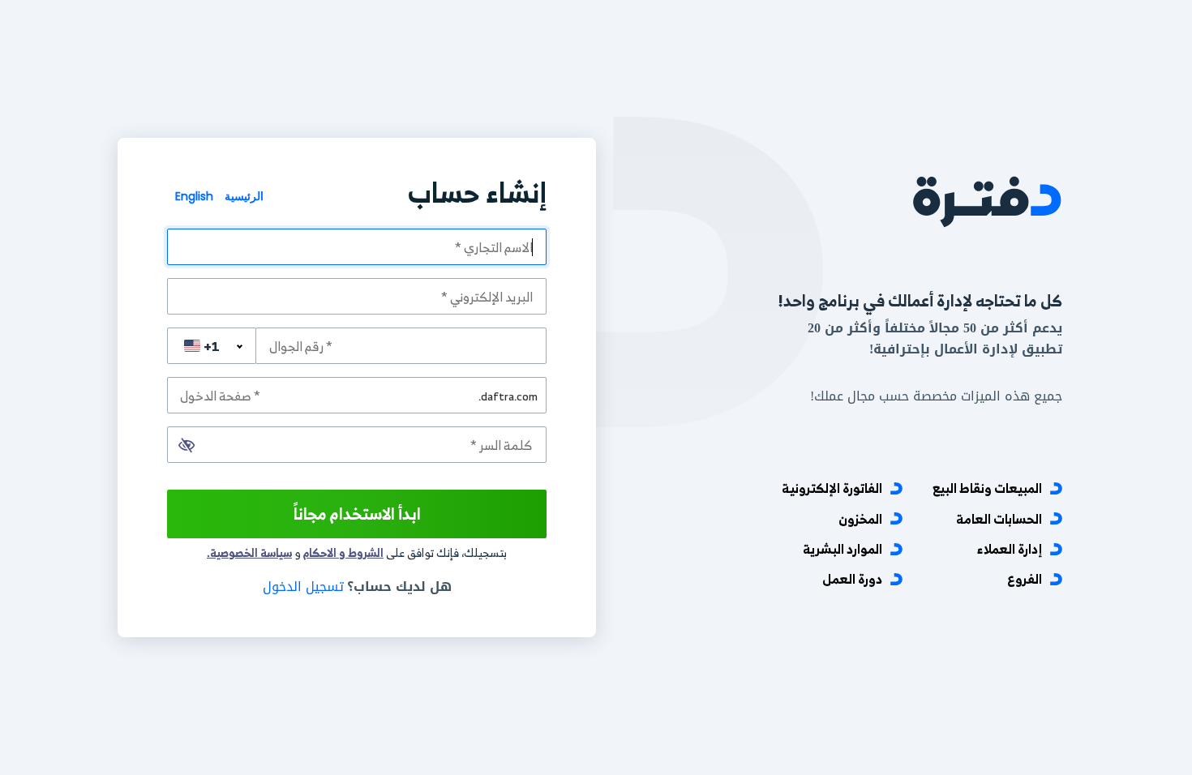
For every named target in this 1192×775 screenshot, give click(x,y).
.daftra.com (508, 395)
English (194, 196)
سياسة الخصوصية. (249, 552)
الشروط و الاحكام (343, 552)
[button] (186, 445)
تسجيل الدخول (303, 586)
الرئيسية (242, 196)
